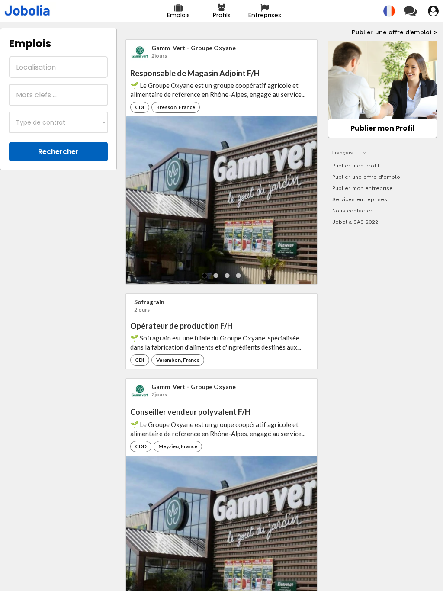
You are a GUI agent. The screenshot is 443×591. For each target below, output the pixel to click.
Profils (222, 15)
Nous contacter (352, 210)
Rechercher (58, 152)
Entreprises (264, 15)
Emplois (178, 15)
